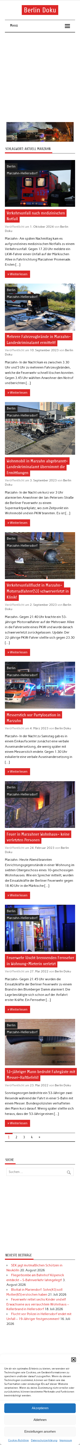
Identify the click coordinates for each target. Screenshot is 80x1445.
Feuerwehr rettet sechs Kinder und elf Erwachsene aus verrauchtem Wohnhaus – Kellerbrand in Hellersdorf (37, 1304)
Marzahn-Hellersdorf (22, 173)
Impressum (66, 1440)
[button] (73, 1360)
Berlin (11, 166)
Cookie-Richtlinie (18, 1440)
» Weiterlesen (17, 274)
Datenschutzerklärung (44, 1440)
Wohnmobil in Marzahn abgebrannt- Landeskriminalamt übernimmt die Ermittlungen (37, 467)
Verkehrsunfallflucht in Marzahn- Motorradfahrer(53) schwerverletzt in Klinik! (38, 591)
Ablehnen (40, 1420)
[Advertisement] (40, 77)
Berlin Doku (40, 10)
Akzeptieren (40, 1408)
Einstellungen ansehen (40, 1431)
